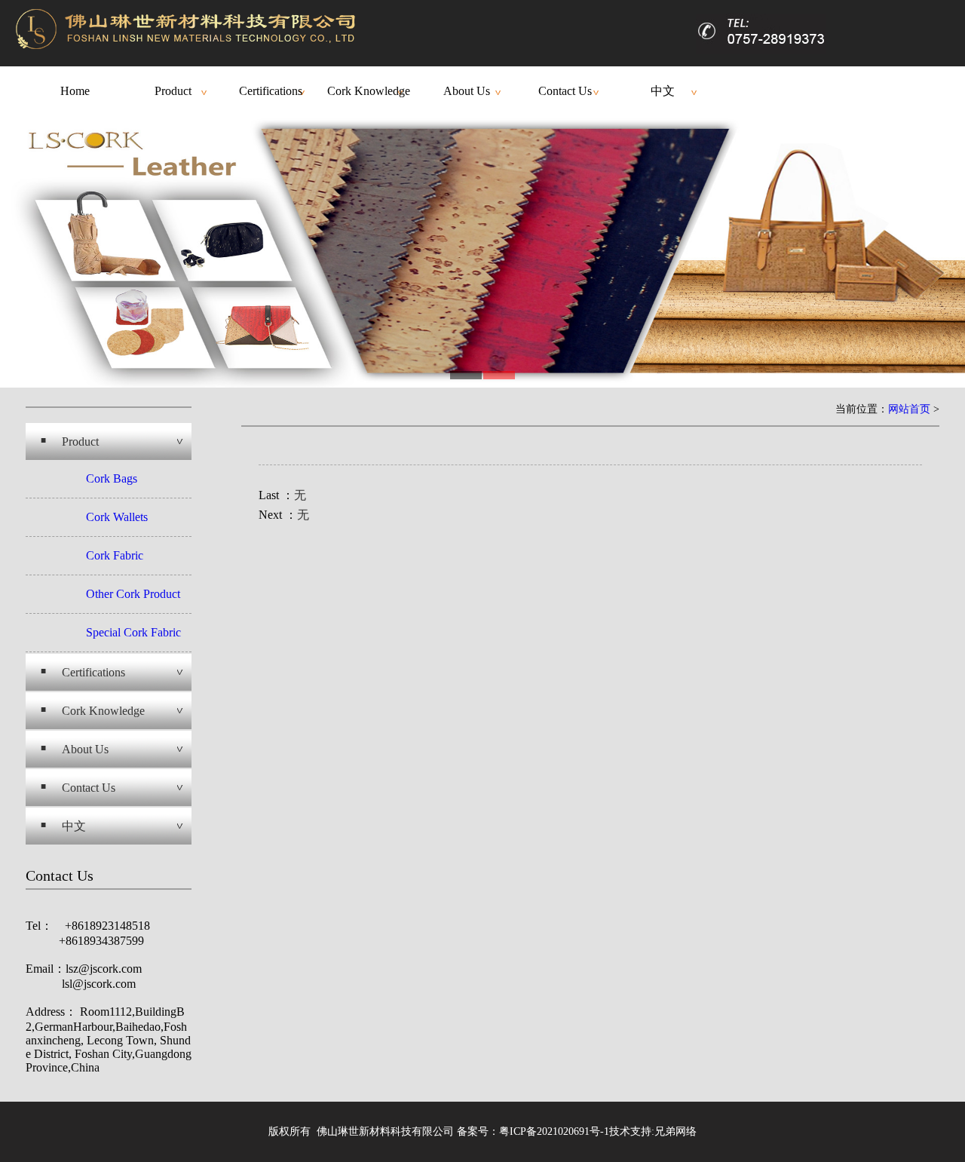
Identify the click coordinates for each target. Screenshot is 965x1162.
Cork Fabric (114, 555)
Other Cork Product (133, 593)
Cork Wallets (117, 516)
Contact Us (565, 90)
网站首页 (909, 409)
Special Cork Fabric (133, 632)
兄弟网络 (675, 1131)
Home (75, 90)
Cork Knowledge (368, 90)
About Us (466, 90)
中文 (663, 90)
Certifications (270, 90)
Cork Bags (111, 478)
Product (173, 90)
